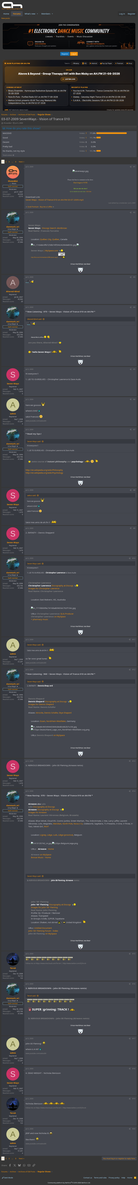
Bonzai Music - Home (41, 857)
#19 (133, 1099)
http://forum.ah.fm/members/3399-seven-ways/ (44, 257)
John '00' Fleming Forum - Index (43, 930)
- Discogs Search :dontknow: (47, 228)
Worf (46, 826)
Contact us (87, 1177)
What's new (30, 13)
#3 (134, 277)
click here (88, 191)
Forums (17, 13)
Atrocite (39, 712)
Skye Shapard (65, 712)
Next (21, 161)
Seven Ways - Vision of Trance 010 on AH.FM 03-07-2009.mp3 (55, 199)
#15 (133, 954)
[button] (37, 13)
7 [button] (83, 133)
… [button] (12, 161)
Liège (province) (65, 834)
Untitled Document (43, 928)
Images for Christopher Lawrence (43, 588)
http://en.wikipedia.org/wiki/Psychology (44, 472)
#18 (133, 1069)
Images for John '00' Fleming (44, 907)
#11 (133, 639)
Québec (55, 239)
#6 (134, 399)
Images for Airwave (37, 812)
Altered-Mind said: (34, 319)
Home (6, 13)
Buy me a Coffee (46, 207)
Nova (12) (78, 823)
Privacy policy (114, 1177)
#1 (134, 167)
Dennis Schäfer (51, 712)
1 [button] (83, 137)
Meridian (57, 823)
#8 (134, 490)
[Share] (130, 166)
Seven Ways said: (34, 441)
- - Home (45, 849)
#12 (133, 669)
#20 (133, 1129)
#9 (134, 528)
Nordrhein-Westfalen (56, 721)
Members (45, 13)
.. (80, 271)
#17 (133, 1038)
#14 (133, 791)
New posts (5, 18)
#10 (133, 558)
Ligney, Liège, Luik (48, 834)
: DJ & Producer (55, 613)
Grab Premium (33, 207)
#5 (134, 369)
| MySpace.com (44, 250)
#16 (133, 984)
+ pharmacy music (39, 619)
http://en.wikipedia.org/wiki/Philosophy (44, 470)
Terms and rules (100, 1177)
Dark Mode (8, 1177)
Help (123, 1177)
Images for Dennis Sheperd (41, 704)
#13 (133, 761)
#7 (134, 429)
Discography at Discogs (50, 585)
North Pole (68, 823)
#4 (134, 307)
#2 (134, 212)
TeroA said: (31, 996)
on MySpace (48, 616)
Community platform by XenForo (69, 1183)
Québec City (45, 239)
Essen (42, 721)
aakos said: (31, 495)
